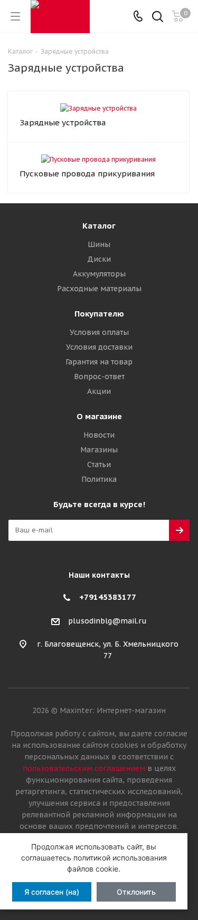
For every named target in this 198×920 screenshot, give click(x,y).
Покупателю (99, 314)
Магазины (99, 449)
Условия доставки (99, 347)
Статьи (99, 464)
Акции (99, 391)
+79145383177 (107, 597)
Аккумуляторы (99, 274)
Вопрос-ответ (99, 376)
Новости (99, 435)
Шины (99, 244)
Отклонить (136, 891)
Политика (99, 479)
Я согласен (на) (51, 891)
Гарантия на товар (99, 362)
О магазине (99, 416)
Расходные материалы (99, 288)
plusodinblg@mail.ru (107, 621)
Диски (99, 259)
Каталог (99, 226)
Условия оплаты (99, 332)
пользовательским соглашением (84, 768)
